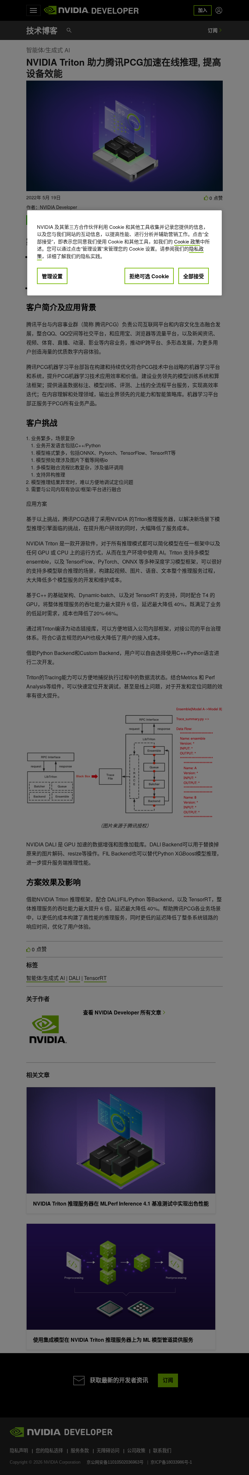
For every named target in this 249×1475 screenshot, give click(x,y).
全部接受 (193, 276)
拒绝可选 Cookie (149, 276)
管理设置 (52, 276)
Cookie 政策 (187, 241)
